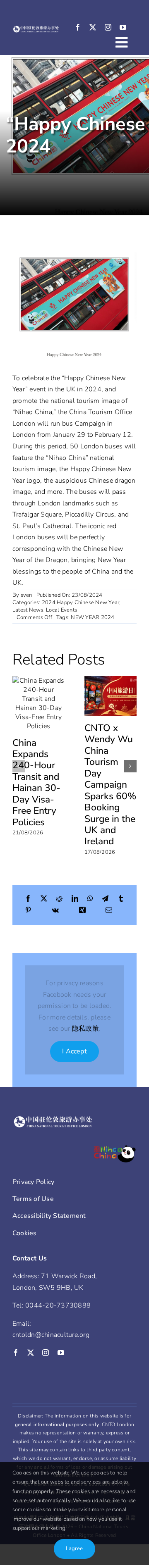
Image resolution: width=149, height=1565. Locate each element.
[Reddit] (59, 899)
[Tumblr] (120, 899)
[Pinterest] (28, 911)
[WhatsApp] (90, 899)
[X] (43, 899)
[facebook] (77, 27)
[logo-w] (36, 28)
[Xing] (82, 911)
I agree (74, 1548)
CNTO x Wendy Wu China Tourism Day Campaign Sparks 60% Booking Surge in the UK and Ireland (110, 785)
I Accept (74, 1051)
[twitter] (92, 27)
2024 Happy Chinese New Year (80, 602)
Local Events (61, 610)
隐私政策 (85, 1028)
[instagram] (108, 27)
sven (26, 595)
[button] (18, 766)
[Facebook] (28, 899)
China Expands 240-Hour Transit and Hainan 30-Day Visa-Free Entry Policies (36, 782)
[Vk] (55, 911)
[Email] (108, 911)
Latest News (27, 610)
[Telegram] (105, 899)
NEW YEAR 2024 (92, 617)
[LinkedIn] (74, 899)
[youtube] (123, 27)
